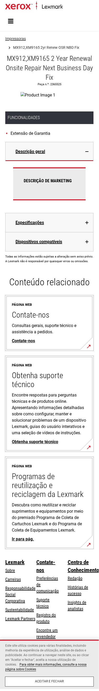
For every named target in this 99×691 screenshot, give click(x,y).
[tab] (49, 151)
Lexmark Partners (20, 618)
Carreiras (13, 579)
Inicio (66, 7)
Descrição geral (30, 151)
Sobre (10, 570)
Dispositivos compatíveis (39, 241)
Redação (75, 578)
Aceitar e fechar (49, 681)
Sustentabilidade (19, 609)
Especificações (30, 222)
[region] (49, 664)
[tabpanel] (49, 187)
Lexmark (14, 562)
